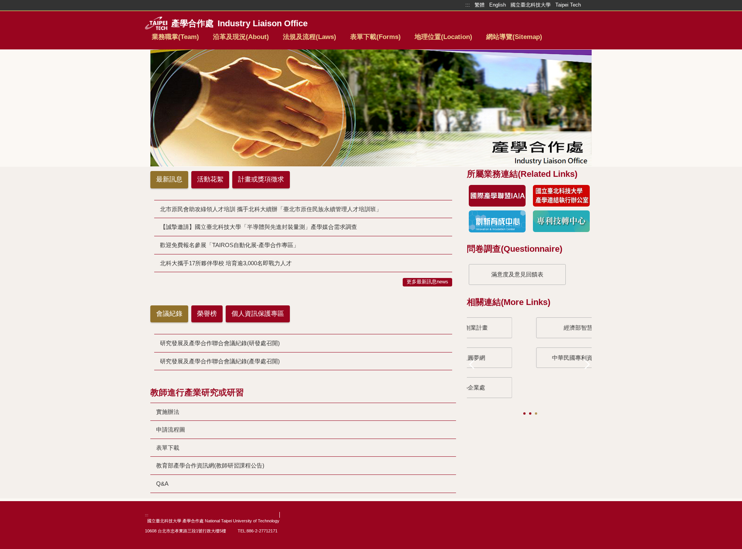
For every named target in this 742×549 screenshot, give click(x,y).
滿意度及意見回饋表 (517, 274)
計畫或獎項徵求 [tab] (261, 179)
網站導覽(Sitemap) (514, 37)
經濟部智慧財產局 (517, 327)
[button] (474, 363)
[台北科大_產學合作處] (318, 23)
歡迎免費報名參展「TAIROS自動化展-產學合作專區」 (229, 245)
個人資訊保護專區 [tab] (257, 313)
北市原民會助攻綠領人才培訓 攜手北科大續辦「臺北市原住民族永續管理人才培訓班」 (271, 209)
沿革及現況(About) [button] (241, 37)
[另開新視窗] (497, 196)
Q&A (162, 483)
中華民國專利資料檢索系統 (517, 357)
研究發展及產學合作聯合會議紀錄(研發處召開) (220, 343)
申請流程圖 (170, 429)
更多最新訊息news (427, 282)
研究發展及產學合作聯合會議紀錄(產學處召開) (220, 361)
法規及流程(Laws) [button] (309, 37)
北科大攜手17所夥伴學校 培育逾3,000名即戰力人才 (226, 263)
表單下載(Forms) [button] (375, 37)
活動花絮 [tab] (210, 179)
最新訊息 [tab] (169, 179)
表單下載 (167, 447)
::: (146, 515)
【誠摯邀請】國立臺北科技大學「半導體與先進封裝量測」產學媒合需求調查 (258, 227)
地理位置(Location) (443, 37)
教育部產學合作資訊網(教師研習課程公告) (210, 465)
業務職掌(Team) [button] (175, 37)
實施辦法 (167, 411)
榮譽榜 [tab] (207, 313)
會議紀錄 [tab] (169, 313)
